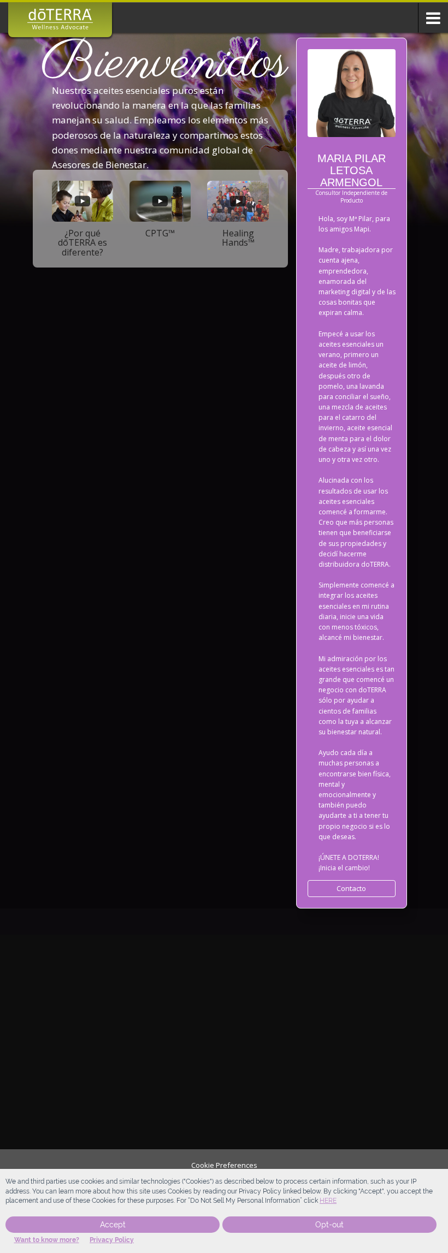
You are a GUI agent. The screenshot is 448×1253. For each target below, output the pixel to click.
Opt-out (329, 1224)
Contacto (351, 888)
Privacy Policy (112, 1240)
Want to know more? (46, 1240)
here (328, 1200)
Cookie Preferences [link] (224, 1165)
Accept (113, 1224)
